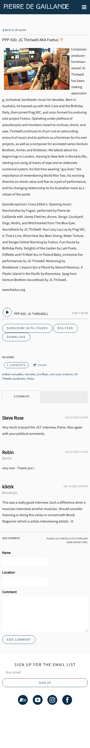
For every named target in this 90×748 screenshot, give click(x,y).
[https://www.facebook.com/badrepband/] (67, 700)
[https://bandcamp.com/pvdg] (23, 700)
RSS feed (65, 328)
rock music (55, 374)
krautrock (68, 374)
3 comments (16, 365)
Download (16, 337)
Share (42, 365)
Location (8, 572)
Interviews (30, 374)
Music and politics (14, 374)
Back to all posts (15, 30)
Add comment (19, 639)
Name (6, 552)
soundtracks (18, 378)
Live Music (42, 374)
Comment (9, 592)
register (70, 538)
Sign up (45, 683)
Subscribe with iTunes (27, 328)
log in (58, 538)
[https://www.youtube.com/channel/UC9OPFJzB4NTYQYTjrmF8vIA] (38, 700)
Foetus (30, 378)
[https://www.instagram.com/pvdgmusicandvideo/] (52, 700)
